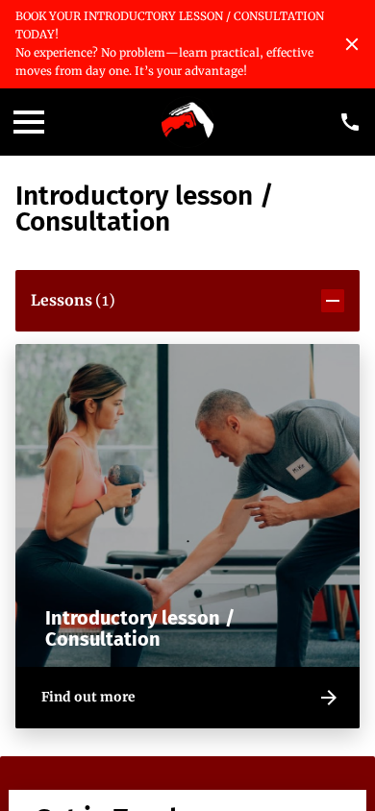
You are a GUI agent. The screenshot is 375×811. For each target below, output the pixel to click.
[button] (188, 301)
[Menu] (28, 122)
